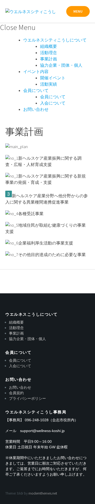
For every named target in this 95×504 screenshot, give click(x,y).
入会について (52, 103)
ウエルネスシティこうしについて (55, 40)
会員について (36, 90)
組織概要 (48, 46)
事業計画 (48, 58)
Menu (78, 11)
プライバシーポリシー (27, 398)
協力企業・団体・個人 (61, 65)
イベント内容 (36, 71)
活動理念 (48, 52)
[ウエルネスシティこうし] (30, 11)
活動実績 (48, 84)
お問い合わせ (36, 109)
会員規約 (16, 393)
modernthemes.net (42, 493)
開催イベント (52, 77)
